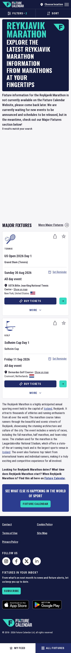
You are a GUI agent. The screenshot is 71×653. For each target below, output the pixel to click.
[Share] (55, 236)
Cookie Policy (44, 524)
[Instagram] (6, 561)
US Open (10, 256)
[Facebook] (16, 561)
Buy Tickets (32, 301)
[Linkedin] (37, 561)
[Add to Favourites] (64, 236)
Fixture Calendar (54, 478)
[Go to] (63, 301)
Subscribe (11, 591)
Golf (7, 335)
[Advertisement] (35, 178)
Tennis (8, 248)
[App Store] (15, 604)
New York (9, 293)
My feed (19, 648)
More (33, 310)
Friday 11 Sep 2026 (17, 359)
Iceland (48, 408)
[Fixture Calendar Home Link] (13, 4)
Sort (55, 13)
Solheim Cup (12, 343)
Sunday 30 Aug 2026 (17, 273)
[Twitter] (27, 561)
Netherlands (21, 376)
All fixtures (55, 648)
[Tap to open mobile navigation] (66, 4)
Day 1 (28, 256)
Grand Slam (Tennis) (16, 262)
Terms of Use (9, 533)
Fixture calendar (35, 504)
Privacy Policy (10, 541)
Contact (7, 524)
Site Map (42, 533)
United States (22, 293)
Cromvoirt (9, 376)
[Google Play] (47, 604)
